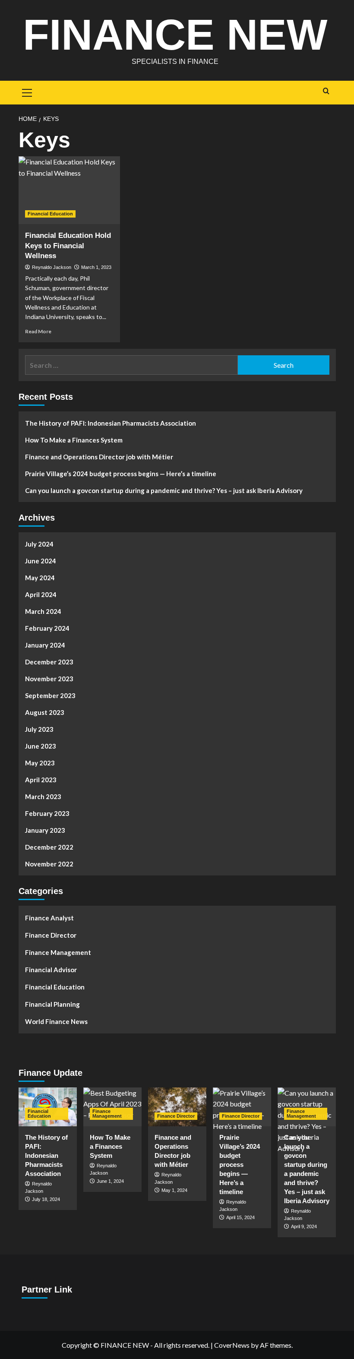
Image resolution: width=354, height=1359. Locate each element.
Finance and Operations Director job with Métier (99, 457)
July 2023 (39, 729)
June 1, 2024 (110, 1181)
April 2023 (41, 780)
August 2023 (44, 712)
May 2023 (40, 763)
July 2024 (39, 544)
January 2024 (45, 645)
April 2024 (41, 594)
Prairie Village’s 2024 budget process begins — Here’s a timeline (120, 473)
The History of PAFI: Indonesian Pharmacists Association (110, 423)
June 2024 (40, 561)
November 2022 (49, 864)
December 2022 (49, 847)
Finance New (175, 34)
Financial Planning (52, 1004)
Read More (38, 331)
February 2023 (47, 813)
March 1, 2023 (96, 267)
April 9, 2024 (304, 1226)
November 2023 (49, 679)
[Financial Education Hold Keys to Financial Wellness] (69, 190)
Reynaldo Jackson (51, 267)
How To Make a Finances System (74, 440)
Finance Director (50, 935)
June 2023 (40, 746)
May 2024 (40, 578)
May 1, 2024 (174, 1190)
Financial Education (50, 213)
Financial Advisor (51, 969)
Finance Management (58, 952)
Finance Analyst (49, 918)
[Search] (326, 91)
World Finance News (56, 1021)
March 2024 (43, 611)
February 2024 (47, 628)
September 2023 (50, 695)
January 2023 (45, 830)
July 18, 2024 (46, 1199)
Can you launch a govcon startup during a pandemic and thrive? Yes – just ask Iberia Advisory (164, 490)
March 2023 (43, 796)
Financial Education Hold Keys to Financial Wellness (68, 245)
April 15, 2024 (240, 1217)
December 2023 (49, 662)
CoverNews (232, 1345)
